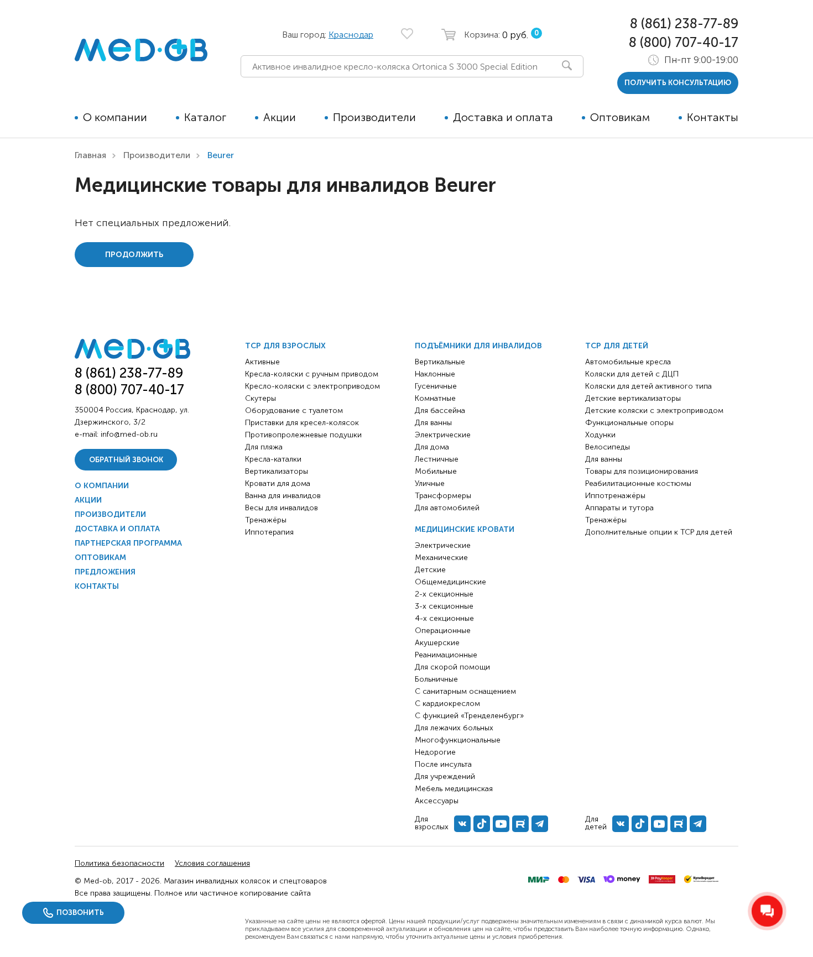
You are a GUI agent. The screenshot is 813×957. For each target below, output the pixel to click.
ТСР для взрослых (285, 346)
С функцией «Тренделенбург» (469, 715)
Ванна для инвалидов (283, 495)
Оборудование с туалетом (294, 410)
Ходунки (600, 435)
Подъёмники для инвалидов (478, 346)
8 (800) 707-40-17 (683, 42)
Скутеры (260, 398)
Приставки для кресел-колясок (302, 422)
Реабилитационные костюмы (638, 483)
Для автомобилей (447, 508)
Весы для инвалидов (281, 508)
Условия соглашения (212, 863)
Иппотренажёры (615, 495)
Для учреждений (445, 776)
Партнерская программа (128, 543)
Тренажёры (265, 520)
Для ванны (433, 422)
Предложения (105, 572)
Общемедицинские (450, 582)
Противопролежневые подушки (303, 435)
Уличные (430, 483)
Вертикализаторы (276, 471)
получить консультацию (677, 83)
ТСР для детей (616, 346)
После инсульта (443, 764)
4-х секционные (444, 618)
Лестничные (436, 459)
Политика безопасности (119, 863)
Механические (441, 557)
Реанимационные (446, 655)
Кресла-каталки (273, 459)
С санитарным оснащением (465, 691)
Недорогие (435, 752)
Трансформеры (443, 495)
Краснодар (351, 34)
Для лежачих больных (454, 728)
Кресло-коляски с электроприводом (312, 386)
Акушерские (437, 642)
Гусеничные (436, 386)
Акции (279, 117)
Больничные (436, 679)
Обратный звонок (126, 460)
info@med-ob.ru (129, 434)
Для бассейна (440, 410)
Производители (374, 117)
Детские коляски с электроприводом (654, 410)
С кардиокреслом (447, 703)
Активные (262, 362)
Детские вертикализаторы (633, 398)
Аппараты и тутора (619, 508)
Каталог (205, 117)
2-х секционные (444, 594)
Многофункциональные (458, 740)
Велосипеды (607, 447)
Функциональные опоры (629, 422)
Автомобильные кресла (628, 362)
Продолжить (134, 254)
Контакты (712, 117)
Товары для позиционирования (641, 471)
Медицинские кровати (464, 529)
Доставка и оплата (503, 117)
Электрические (443, 435)
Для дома (432, 447)
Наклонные (435, 374)
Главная (90, 155)
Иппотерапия (269, 532)
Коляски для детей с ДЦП (632, 374)
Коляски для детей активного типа (648, 386)
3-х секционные (444, 606)
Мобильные (436, 471)
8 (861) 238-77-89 (684, 23)
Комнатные (435, 398)
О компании (115, 117)
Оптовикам (620, 117)
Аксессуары (436, 801)
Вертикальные (440, 362)
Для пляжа (264, 447)
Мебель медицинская (454, 788)
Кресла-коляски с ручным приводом (311, 374)
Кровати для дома (277, 483)
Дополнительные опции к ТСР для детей (658, 532)
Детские (430, 569)
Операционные (443, 630)
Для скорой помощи (452, 667)
